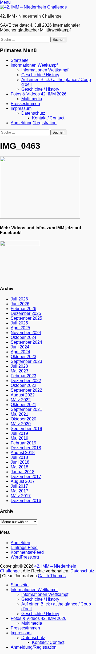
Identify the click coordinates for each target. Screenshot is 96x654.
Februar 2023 (23, 376)
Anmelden (20, 542)
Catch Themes (52, 575)
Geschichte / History (40, 75)
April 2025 (20, 328)
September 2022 (26, 390)
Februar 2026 (23, 308)
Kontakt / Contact (48, 118)
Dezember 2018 (26, 448)
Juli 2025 (19, 323)
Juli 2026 (19, 299)
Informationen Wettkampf (34, 65)
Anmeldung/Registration (34, 123)
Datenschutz (33, 113)
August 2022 (23, 395)
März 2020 (21, 424)
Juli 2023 (19, 366)
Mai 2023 (19, 371)
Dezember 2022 (26, 380)
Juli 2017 (19, 486)
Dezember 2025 (26, 313)
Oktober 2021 (23, 404)
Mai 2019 (19, 438)
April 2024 (20, 352)
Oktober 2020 (23, 419)
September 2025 (26, 318)
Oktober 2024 (23, 337)
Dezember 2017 (26, 476)
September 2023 (26, 361)
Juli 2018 (19, 457)
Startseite (20, 60)
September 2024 (26, 342)
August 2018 (23, 452)
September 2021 (26, 409)
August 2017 (23, 481)
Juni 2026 (20, 304)
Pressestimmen (25, 103)
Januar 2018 (22, 472)
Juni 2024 (20, 347)
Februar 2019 (23, 443)
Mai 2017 (19, 491)
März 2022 (21, 400)
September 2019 (26, 428)
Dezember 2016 (26, 500)
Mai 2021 (19, 414)
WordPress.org (25, 557)
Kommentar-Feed (27, 552)
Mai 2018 (19, 467)
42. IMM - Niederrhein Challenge (31, 16)
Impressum (21, 108)
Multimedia (31, 99)
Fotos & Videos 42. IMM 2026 (38, 94)
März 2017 (21, 495)
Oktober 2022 (23, 385)
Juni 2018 (20, 462)
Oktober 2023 (23, 356)
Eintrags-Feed (24, 547)
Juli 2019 (19, 433)
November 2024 (26, 332)
